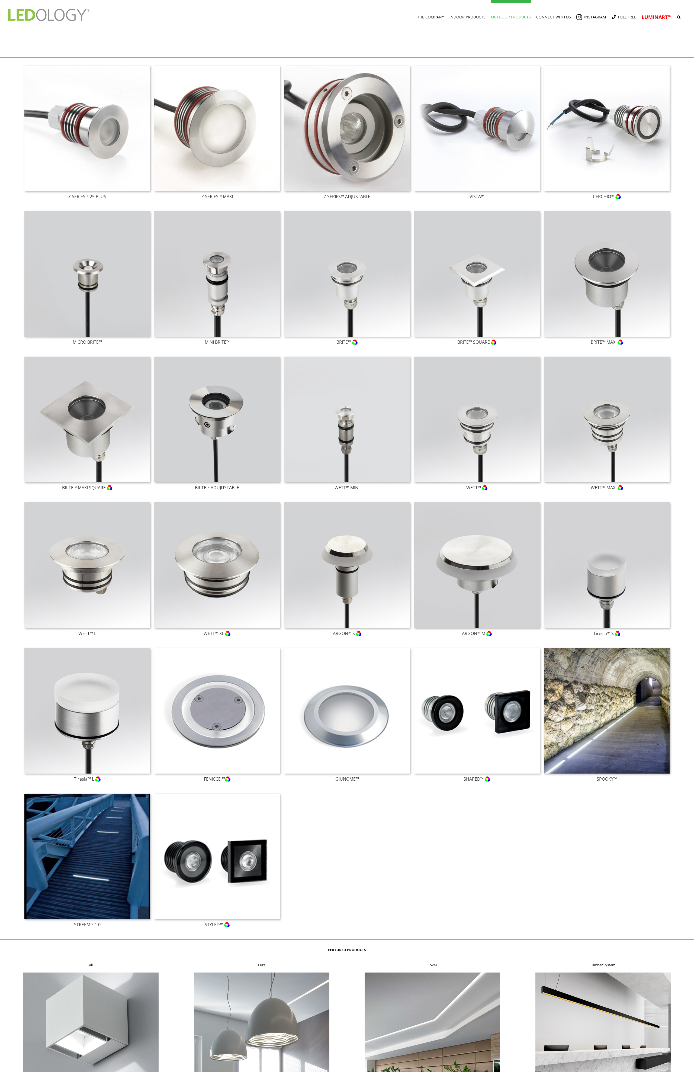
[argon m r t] (477, 503)
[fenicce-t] (217, 649)
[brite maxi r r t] (607, 212)
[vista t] (477, 67)
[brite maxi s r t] (87, 358)
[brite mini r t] (217, 212)
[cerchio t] (607, 67)
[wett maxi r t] (607, 358)
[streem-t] (87, 795)
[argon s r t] (347, 503)
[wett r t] (477, 358)
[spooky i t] (607, 649)
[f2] (261, 974)
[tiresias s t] (607, 503)
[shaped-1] (477, 649)
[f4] (603, 974)
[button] (678, 15)
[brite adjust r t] (217, 358)
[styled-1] (217, 795)
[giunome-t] (347, 649)
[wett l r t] (87, 503)
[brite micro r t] (87, 212)
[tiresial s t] (87, 649)
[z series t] (87, 67)
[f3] (432, 974)
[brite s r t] (477, 212)
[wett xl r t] (217, 503)
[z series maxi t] (217, 67)
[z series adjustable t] (347, 67)
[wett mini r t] (347, 358)
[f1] (91, 974)
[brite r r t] (347, 212)
